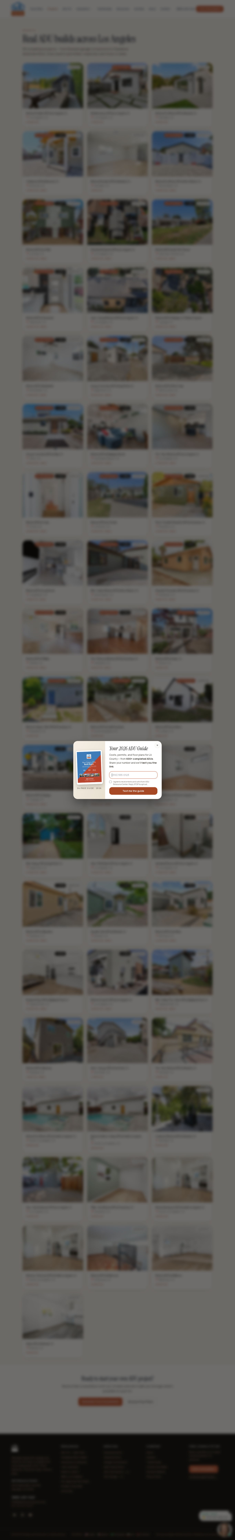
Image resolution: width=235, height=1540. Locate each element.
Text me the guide (133, 791)
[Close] (157, 745)
